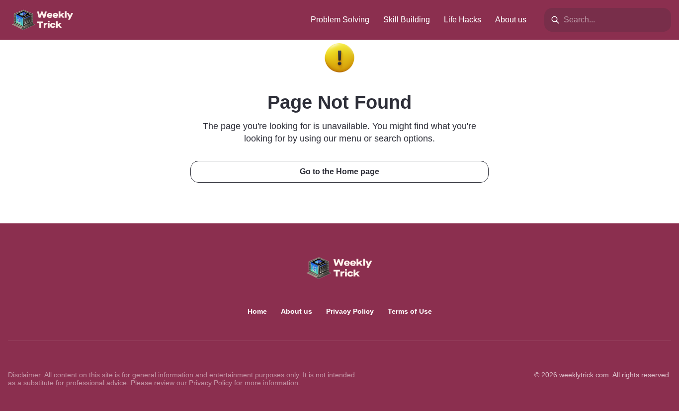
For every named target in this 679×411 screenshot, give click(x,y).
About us (510, 19)
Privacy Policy (350, 311)
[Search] (555, 19)
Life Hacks (462, 19)
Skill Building (406, 19)
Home (257, 311)
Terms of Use (410, 311)
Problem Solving (340, 19)
